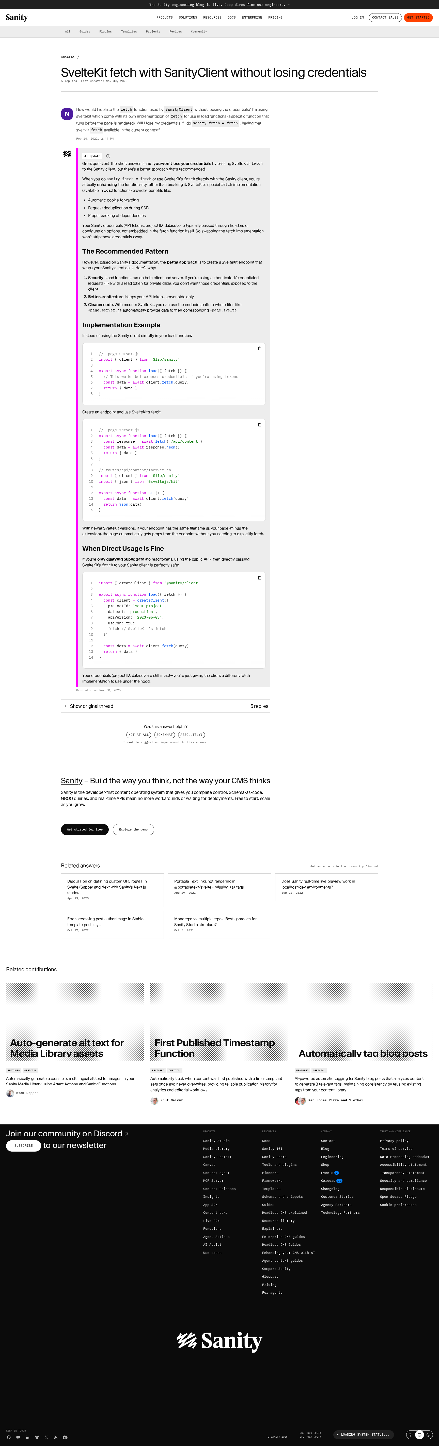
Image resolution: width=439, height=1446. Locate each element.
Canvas (209, 1164)
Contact (328, 1141)
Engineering (332, 1157)
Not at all (139, 735)
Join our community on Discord (64, 1133)
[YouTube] (18, 1437)
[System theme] (419, 1434)
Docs (232, 17)
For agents (272, 1292)
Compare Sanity (276, 1269)
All (67, 31)
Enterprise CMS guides (283, 1237)
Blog (325, 1148)
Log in (358, 17)
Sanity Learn (274, 1157)
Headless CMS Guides (281, 1244)
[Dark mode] (428, 1434)
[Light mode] (410, 1434)
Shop (325, 1164)
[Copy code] (259, 348)
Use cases (212, 1253)
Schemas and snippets (282, 1196)
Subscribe (23, 1145)
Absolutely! (191, 735)
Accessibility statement (403, 1164)
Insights (211, 1196)
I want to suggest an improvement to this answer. (165, 742)
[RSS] (55, 1437)
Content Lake (215, 1212)
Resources (212, 17)
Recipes (175, 31)
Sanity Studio (216, 1141)
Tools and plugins (279, 1164)
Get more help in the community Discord (344, 866)
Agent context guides (282, 1260)
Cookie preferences (398, 1205)
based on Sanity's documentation (129, 262)
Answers (68, 57)
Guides (85, 31)
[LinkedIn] (27, 1437)
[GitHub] (8, 1437)
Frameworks (272, 1180)
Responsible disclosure (402, 1189)
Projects (153, 31)
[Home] (17, 18)
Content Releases (219, 1189)
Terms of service (396, 1148)
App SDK (210, 1205)
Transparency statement (402, 1173)
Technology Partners (340, 1212)
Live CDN (211, 1221)
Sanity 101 (272, 1148)
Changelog (330, 1189)
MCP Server (213, 1180)
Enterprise (252, 17)
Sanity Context (217, 1157)
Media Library (216, 1148)
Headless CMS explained (284, 1212)
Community (199, 31)
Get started (418, 17)
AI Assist (212, 1244)
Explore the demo (133, 829)
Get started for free (85, 829)
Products (164, 17)
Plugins (105, 31)
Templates (129, 31)
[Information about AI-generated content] (108, 156)
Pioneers (270, 1173)
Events (327, 1173)
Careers (328, 1180)
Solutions (188, 17)
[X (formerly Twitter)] (46, 1437)
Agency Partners (336, 1205)
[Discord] (65, 1437)
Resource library (278, 1221)
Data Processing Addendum (404, 1157)
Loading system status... (365, 1434)
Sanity (71, 780)
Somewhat (164, 735)
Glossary (270, 1276)
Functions (212, 1228)
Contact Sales (385, 17)
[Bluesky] (37, 1437)
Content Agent (216, 1173)
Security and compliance (403, 1180)
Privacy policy (394, 1141)
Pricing (275, 17)
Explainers (272, 1228)
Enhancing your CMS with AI (288, 1253)
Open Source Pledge (398, 1196)
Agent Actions (216, 1237)
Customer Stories (337, 1196)
